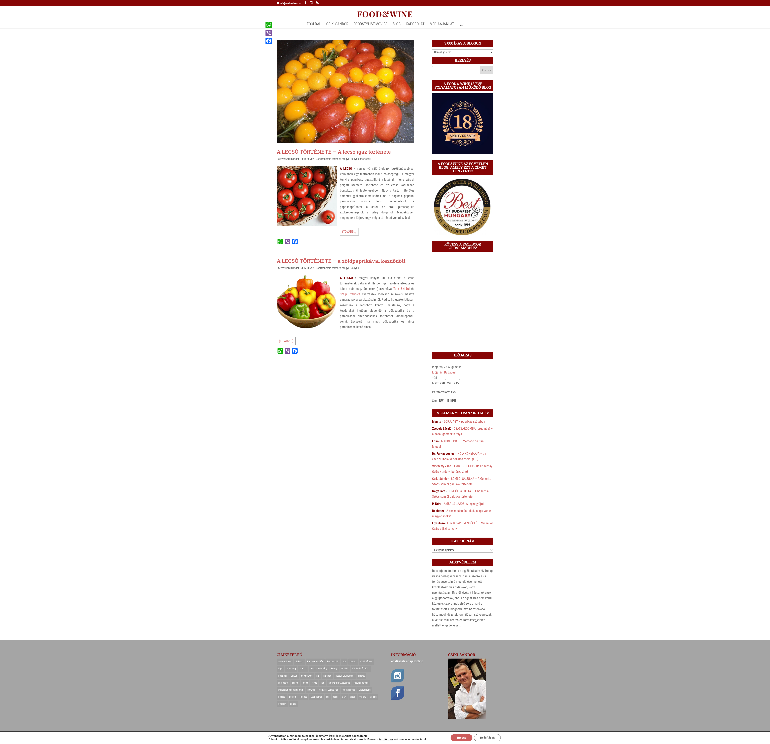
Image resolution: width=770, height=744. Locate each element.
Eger (280, 668)
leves (314, 682)
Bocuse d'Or (333, 661)
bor (344, 661)
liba (322, 682)
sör (327, 696)
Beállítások (487, 738)
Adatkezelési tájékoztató (407, 661)
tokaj (335, 696)
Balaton (299, 661)
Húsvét (361, 675)
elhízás (303, 668)
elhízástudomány (319, 668)
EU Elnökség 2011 (361, 668)
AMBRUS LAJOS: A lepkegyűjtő (464, 504)
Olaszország (365, 689)
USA (344, 696)
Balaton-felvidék (315, 661)
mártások (365, 158)
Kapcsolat (415, 24)
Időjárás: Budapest (444, 372)
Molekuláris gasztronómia (290, 689)
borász (353, 661)
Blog (397, 24)
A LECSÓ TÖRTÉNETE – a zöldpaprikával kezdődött (341, 260)
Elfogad (461, 738)
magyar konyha (350, 158)
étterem (282, 703)
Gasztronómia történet (328, 158)
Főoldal (314, 24)
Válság (373, 696)
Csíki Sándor (292, 158)
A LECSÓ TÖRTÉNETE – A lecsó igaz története (334, 151)
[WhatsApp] (269, 25)
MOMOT (311, 689)
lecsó (305, 682)
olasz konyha (348, 689)
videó (352, 696)
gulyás (294, 675)
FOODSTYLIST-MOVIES (370, 24)
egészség (291, 668)
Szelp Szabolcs (350, 294)
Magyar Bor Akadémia (339, 682)
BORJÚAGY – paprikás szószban (464, 421)
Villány (362, 696)
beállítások (386, 739)
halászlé (327, 675)
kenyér (295, 682)
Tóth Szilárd (401, 289)
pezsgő (281, 696)
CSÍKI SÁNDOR (337, 24)
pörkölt (292, 696)
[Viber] (269, 33)
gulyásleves (306, 675)
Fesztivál (282, 675)
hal (317, 675)
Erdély (334, 668)
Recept (303, 696)
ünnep (293, 703)
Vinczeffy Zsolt (441, 466)
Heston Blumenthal (344, 675)
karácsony (283, 682)
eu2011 (344, 668)
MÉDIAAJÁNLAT (442, 24)
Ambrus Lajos (285, 661)
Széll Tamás (316, 696)
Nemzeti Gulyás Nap (328, 689)
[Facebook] (269, 41)
